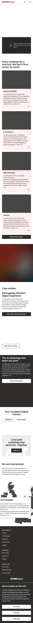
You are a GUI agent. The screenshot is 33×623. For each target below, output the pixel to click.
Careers (4, 559)
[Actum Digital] (8, 2)
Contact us (5, 556)
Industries (5, 539)
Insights (4, 545)
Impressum (5, 567)
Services (4, 533)
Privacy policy (6, 573)
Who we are (5, 553)
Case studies (6, 542)
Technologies (6, 536)
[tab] (8, 419)
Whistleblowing (6, 570)
